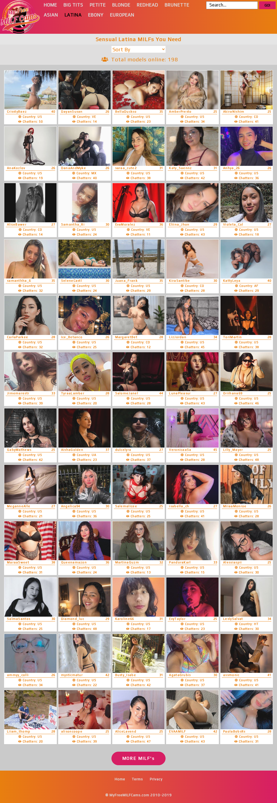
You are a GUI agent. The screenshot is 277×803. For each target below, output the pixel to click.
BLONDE (121, 5)
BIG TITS (73, 5)
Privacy (156, 779)
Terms (137, 779)
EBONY (96, 15)
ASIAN (51, 15)
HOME (50, 5)
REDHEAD (147, 5)
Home (120, 779)
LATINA (73, 15)
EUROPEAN (122, 15)
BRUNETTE (177, 5)
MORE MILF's (138, 758)
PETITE (98, 5)
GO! (267, 5)
